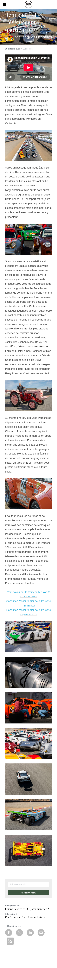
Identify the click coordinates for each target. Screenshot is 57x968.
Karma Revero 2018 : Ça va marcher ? (27, 909)
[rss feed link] (10, 941)
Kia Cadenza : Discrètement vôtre (25, 917)
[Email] (41, 932)
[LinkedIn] (30, 932)
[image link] (28, 4)
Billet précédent (12, 905)
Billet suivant (11, 914)
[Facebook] (8, 932)
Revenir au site (14, 926)
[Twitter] (19, 932)
